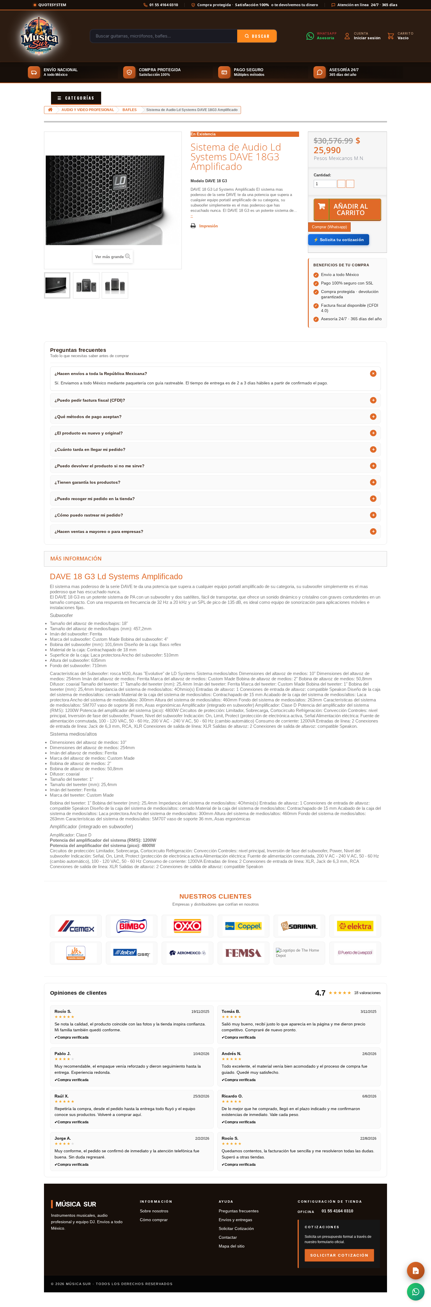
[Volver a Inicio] (50, 110)
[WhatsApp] (416, 1292)
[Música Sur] (39, 36)
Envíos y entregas (235, 1220)
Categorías (76, 98)
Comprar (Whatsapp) (329, 227)
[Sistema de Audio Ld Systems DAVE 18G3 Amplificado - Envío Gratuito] (57, 285)
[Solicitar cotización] (416, 1270)
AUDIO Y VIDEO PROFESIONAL (88, 110)
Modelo (197, 181)
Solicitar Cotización (236, 1228)
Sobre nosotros (154, 1211)
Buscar (261, 36)
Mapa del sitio (232, 1246)
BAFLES (130, 110)
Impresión (208, 226)
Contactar (228, 1237)
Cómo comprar (154, 1220)
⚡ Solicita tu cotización (338, 239)
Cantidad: (322, 175)
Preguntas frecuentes (239, 1211)
